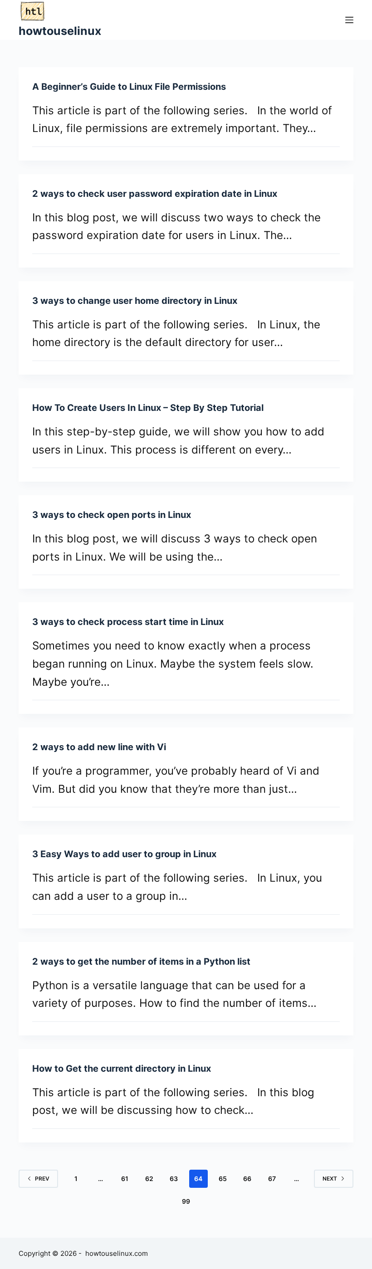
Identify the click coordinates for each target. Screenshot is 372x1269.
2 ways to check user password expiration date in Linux (154, 193)
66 (247, 1178)
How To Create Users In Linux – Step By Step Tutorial (148, 407)
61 (124, 1178)
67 (272, 1178)
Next (330, 1178)
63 (174, 1178)
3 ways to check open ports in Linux (111, 514)
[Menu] (349, 20)
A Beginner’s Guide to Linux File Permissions (129, 86)
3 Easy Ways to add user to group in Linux (124, 854)
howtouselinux (60, 31)
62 (149, 1178)
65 (223, 1178)
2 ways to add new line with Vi (99, 747)
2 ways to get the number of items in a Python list (141, 961)
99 (186, 1201)
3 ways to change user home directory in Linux (134, 300)
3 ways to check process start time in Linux (128, 621)
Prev (42, 1178)
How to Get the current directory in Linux (121, 1068)
